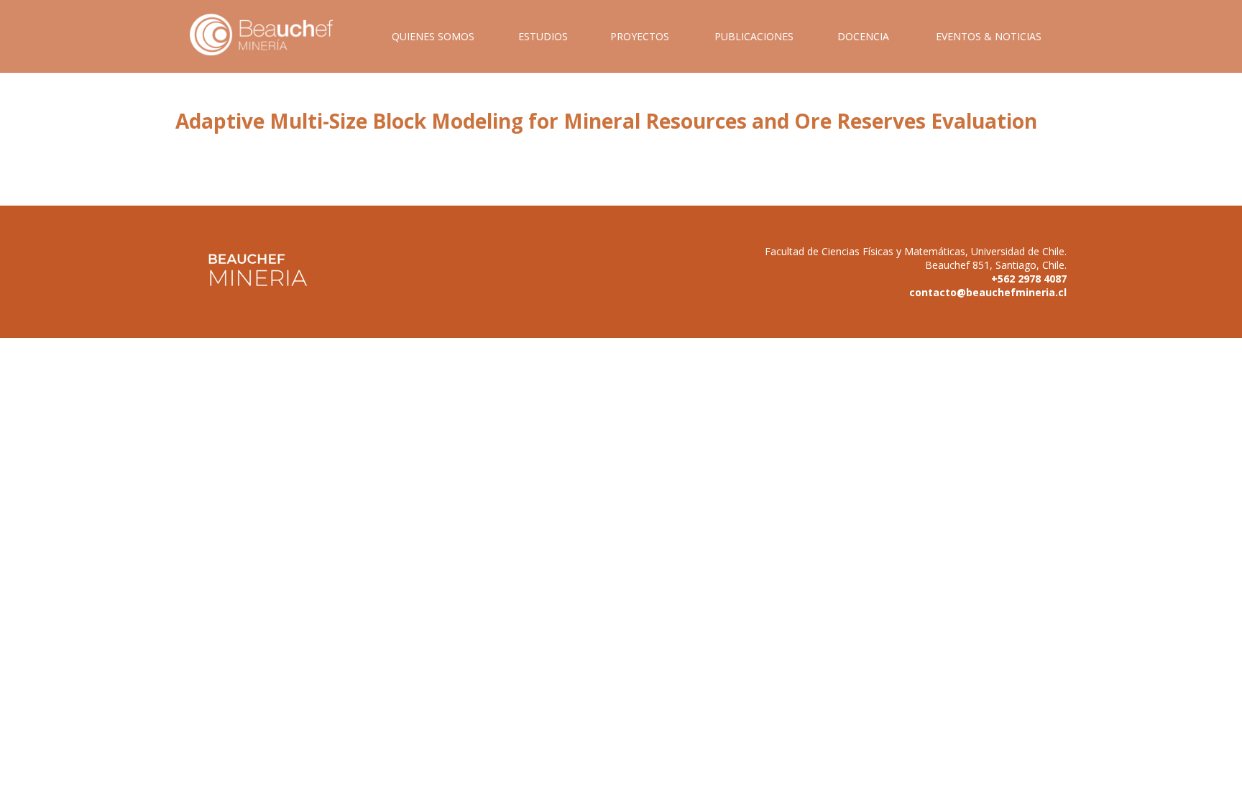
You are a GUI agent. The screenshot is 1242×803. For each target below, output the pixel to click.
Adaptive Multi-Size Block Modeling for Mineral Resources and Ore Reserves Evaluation (606, 120)
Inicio (271, 50)
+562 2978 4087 (1029, 278)
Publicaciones (754, 36)
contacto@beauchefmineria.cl (988, 292)
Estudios (543, 36)
